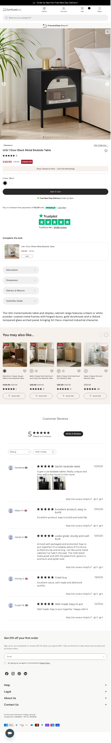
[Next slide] (107, 84)
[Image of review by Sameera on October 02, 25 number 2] (59, 483)
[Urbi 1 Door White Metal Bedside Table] (12, 251)
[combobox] (19, 452)
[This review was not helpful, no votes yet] (100, 499)
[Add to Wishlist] (106, 150)
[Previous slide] (4, 84)
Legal (54, 692)
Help (54, 686)
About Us (54, 699)
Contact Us (54, 705)
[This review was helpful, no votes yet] (95, 499)
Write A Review (73, 434)
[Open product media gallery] (107, 31)
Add (29, 256)
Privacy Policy (45, 663)
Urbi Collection (100, 145)
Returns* (58, 25)
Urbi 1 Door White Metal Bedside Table (38, 246)
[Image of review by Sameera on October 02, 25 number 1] (44, 483)
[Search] (6, 18)
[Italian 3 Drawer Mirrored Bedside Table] (96, 354)
